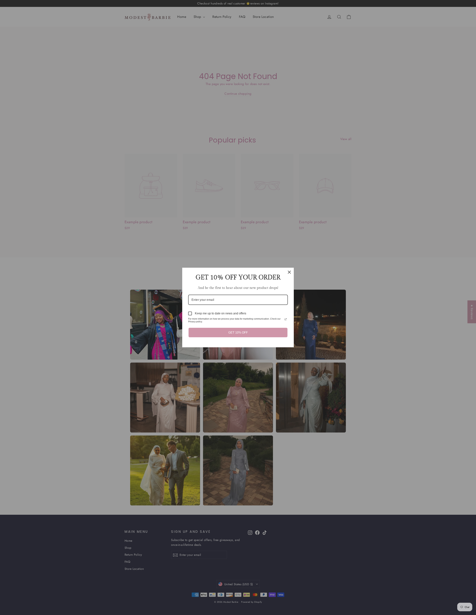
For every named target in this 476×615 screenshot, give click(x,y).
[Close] (289, 272)
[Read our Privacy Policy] (285, 319)
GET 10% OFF (238, 332)
